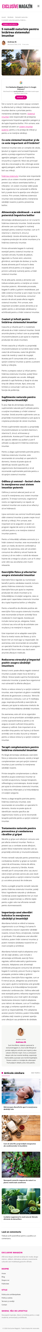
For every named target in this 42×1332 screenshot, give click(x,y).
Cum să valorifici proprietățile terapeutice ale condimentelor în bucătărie (20, 1145)
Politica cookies (7, 1298)
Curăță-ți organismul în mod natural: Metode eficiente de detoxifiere (21, 1218)
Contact (4, 1305)
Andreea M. (12, 42)
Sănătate (10, 17)
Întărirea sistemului (10, 176)
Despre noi (5, 1280)
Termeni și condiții (8, 1301)
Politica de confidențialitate (11, 1294)
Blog (3, 1277)
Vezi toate (35, 1073)
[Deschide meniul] (38, 6)
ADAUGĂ (21, 97)
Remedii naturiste (21, 17)
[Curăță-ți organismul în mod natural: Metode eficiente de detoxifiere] (21, 1201)
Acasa (4, 1273)
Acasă (4, 17)
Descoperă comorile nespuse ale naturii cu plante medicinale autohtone (20, 1181)
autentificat (16, 1236)
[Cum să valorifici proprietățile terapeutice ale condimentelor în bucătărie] (21, 1128)
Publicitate (5, 1284)
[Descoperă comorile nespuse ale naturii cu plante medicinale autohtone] (21, 1165)
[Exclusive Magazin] (17, 6)
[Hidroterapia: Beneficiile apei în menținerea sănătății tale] (21, 1091)
